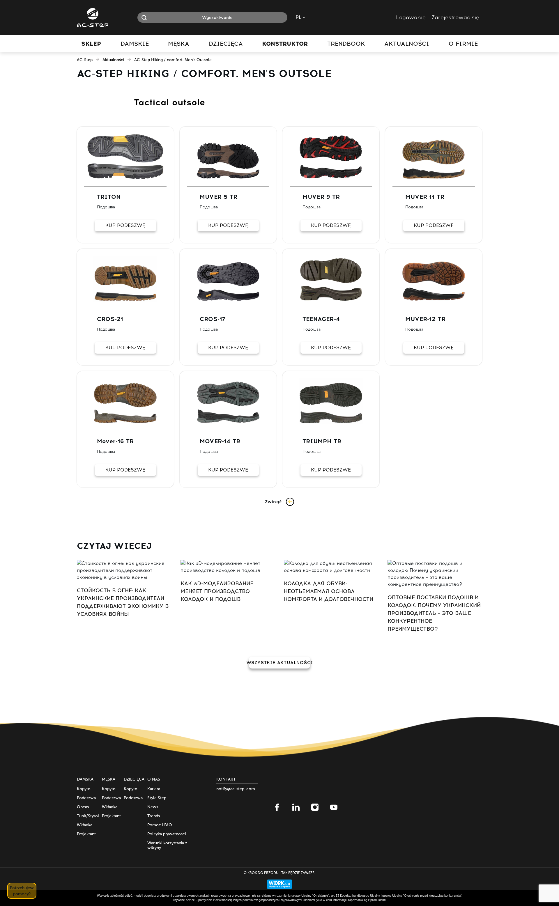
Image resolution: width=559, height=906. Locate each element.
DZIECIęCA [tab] (226, 43)
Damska (85, 779)
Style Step (156, 797)
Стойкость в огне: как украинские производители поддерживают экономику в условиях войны (123, 602)
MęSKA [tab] (178, 43)
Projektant (86, 833)
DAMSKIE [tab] (135, 43)
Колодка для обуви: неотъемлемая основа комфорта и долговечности (328, 591)
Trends (153, 815)
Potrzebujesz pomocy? (22, 890)
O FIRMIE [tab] (463, 43)
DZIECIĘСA (134, 779)
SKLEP (91, 43)
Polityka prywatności (166, 833)
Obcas (83, 806)
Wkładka (84, 824)
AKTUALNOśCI (406, 43)
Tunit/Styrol (88, 815)
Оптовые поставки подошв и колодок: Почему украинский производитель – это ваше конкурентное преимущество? (434, 613)
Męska (108, 779)
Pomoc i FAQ (159, 824)
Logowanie (411, 17)
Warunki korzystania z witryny (167, 845)
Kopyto (84, 788)
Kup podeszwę (125, 225)
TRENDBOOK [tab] (346, 43)
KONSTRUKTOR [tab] (285, 43)
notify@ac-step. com (235, 788)
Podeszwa (86, 797)
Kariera (153, 788)
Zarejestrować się (455, 17)
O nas (153, 779)
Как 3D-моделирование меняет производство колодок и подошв (217, 591)
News (152, 806)
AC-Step (85, 59)
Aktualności (113, 59)
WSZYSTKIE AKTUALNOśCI (279, 662)
